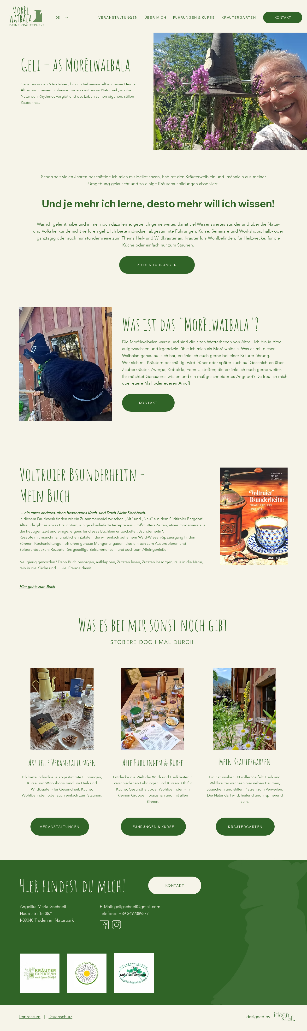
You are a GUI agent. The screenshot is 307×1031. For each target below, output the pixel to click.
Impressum (29, 1016)
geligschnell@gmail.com (137, 906)
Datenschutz (60, 1016)
